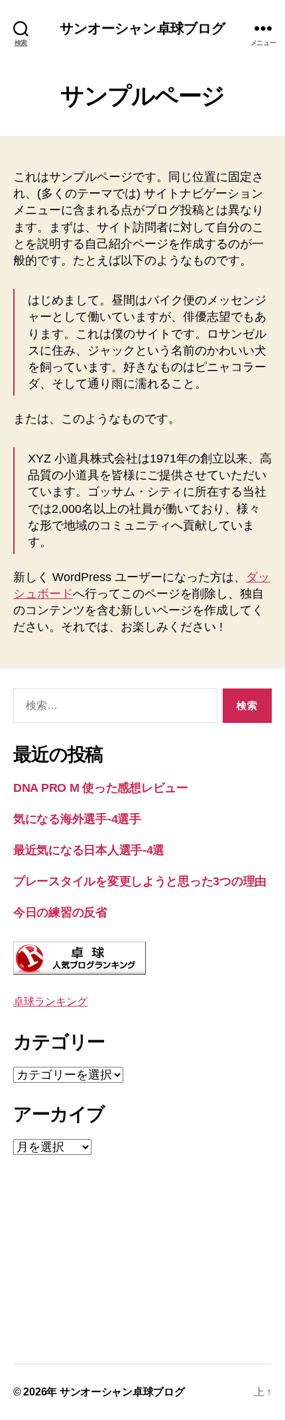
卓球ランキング (50, 1001)
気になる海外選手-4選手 (77, 819)
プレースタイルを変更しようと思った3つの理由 (139, 881)
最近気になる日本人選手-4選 (88, 850)
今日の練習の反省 (60, 912)
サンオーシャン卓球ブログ (143, 28)
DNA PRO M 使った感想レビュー (100, 787)
